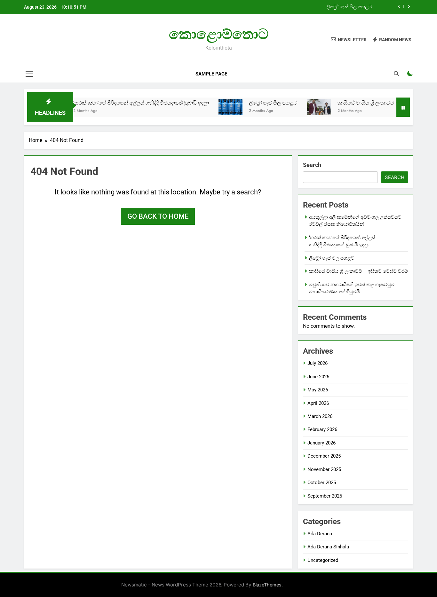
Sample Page (211, 74)
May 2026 (317, 390)
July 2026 (317, 363)
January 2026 (321, 443)
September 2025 (324, 496)
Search (312, 164)
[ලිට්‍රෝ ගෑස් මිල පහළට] (220, 107)
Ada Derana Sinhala (328, 547)
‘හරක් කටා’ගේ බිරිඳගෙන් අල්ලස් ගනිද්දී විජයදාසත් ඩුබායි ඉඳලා (131, 103)
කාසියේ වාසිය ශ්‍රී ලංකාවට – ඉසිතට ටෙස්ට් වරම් (380, 103)
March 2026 (319, 416)
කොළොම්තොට (218, 34)
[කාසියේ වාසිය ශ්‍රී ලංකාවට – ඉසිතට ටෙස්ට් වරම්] (309, 107)
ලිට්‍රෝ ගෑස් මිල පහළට (349, 7)
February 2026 (322, 429)
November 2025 (324, 469)
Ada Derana (319, 534)
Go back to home (157, 216)
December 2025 (324, 456)
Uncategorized (322, 560)
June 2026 (318, 377)
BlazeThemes (267, 584)
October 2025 (321, 482)
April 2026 (318, 403)
